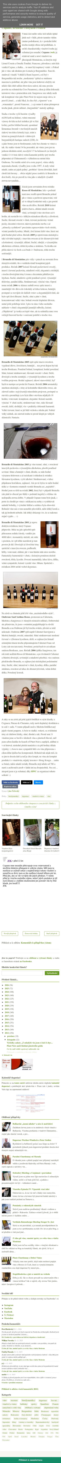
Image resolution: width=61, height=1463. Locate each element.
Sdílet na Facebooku (10, 782)
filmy (14, 1422)
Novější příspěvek (10, 933)
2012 (7, 1032)
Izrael (16, 1436)
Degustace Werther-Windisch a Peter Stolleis (32, 1140)
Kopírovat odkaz (10, 786)
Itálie (36, 1411)
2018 (7, 1012)
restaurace (6, 1418)
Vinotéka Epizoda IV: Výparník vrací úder (31, 1189)
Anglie (41, 1425)
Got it (39, 24)
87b (52, 1433)
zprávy (34, 1404)
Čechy (45, 1418)
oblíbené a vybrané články (40, 957)
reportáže (54, 1411)
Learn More (26, 24)
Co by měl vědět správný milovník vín (23, 1049)
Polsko (12, 1433)
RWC (34, 771)
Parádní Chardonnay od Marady (27, 1156)
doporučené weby (51, 1407)
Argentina (44, 1429)
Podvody (54, 1418)
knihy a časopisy (20, 1418)
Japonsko (6, 1422)
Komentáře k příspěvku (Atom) (36, 942)
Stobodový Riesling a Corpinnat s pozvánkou (32, 1172)
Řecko (20, 1429)
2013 (7, 1029)
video (4, 1429)
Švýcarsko (6, 1440)
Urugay (49, 1436)
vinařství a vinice (38, 796)
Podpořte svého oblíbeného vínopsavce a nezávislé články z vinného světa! (30, 805)
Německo (6, 1411)
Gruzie (5, 1433)
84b (47, 1433)
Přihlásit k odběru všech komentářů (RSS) (20, 1389)
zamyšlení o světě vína (12, 1407)
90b (57, 1433)
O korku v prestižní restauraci (12, 1382)
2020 (7, 1005)
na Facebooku (26, 961)
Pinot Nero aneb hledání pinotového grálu (25, 1045)
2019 (7, 1008)
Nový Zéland (54, 1429)
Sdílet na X (27, 782)
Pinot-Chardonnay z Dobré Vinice (27, 1257)
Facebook (7, 1311)
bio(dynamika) (13, 796)
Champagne (46, 1415)
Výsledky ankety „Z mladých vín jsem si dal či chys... (30, 1042)
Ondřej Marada (7, 1352)
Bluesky (38, 782)
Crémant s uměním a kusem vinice (22, 1052)
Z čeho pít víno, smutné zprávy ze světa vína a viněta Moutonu (23, 1348)
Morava (16, 1411)
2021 (7, 1002)
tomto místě (19, 1082)
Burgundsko (27, 1411)
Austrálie (55, 1425)
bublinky (23, 1404)
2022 (7, 998)
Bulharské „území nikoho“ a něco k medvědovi (33, 1123)
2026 (7, 985)
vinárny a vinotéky (26, 1422)
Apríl (10, 1436)
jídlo (36, 1415)
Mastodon (7, 1318)
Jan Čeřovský (13, 791)
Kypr (37, 1429)
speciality (6, 1425)
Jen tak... (54, 1400)
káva (28, 1433)
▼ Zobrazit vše (7, 1055)
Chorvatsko (12, 1429)
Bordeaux (45, 1411)
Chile (34, 1425)
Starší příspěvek (51, 933)
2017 (7, 1015)
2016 (7, 1019)
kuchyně (55, 1422)
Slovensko (17, 1425)
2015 (7, 1022)
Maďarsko (35, 1418)
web (52, 52)
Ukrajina (41, 1436)
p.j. (3, 1363)
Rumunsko (20, 1433)
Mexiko (33, 1436)
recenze (14, 1400)
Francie (55, 1404)
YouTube (7, 1308)
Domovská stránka (31, 933)
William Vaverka (8, 1340)
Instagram (7, 1305)
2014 (7, 1025)
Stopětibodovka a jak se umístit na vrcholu (31, 1274)
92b (4, 1436)
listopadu (11, 1039)
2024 (7, 991)
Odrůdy (40, 1433)
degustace (25, 796)
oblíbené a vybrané (32, 1407)
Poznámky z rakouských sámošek (27, 1205)
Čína (56, 1436)
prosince (11, 1036)
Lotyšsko (24, 1436)
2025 (7, 988)
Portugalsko (29, 1429)
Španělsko (44, 1404)
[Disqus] (30, 891)
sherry (56, 1415)
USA (48, 1425)
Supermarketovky (42, 1422)
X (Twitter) (8, 1314)
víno (48, 796)
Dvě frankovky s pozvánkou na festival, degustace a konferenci (23, 1337)
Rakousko (15, 1415)
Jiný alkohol (26, 1415)
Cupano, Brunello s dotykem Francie (24, 28)
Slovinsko (26, 1425)
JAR (34, 1433)
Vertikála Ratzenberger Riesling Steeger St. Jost (33, 1221)
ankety (5, 1415)
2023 (7, 995)
